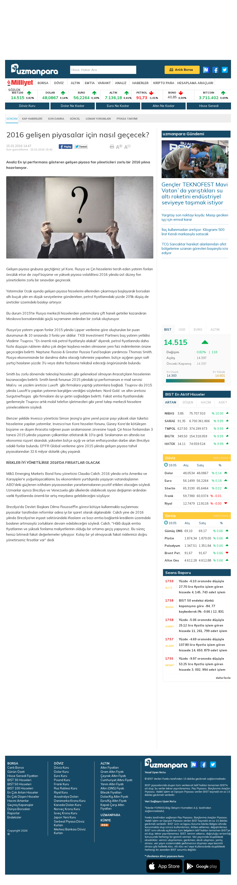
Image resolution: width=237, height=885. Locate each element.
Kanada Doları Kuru (67, 805)
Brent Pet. (173, 553)
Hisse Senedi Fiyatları (22, 776)
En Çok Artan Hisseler (22, 792)
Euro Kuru (60, 776)
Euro (168, 480)
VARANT (104, 83)
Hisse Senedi (209, 106)
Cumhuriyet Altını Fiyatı (116, 780)
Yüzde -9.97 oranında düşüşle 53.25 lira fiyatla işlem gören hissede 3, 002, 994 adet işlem (202, 664)
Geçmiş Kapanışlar (20, 805)
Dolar (169, 473)
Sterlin (170, 488)
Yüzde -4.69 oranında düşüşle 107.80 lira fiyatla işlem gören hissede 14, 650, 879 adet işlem (203, 644)
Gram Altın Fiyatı (112, 771)
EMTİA (90, 83)
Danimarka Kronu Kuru (70, 801)
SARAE (170, 421)
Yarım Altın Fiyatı (112, 784)
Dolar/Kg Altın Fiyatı (114, 796)
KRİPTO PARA (163, 83)
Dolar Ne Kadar (72, 106)
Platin (169, 538)
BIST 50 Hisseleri (19, 784)
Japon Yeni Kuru (65, 817)
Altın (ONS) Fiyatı (112, 788)
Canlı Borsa (15, 767)
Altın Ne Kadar (164, 106)
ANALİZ (120, 83)
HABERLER (140, 83)
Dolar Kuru (61, 771)
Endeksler (14, 817)
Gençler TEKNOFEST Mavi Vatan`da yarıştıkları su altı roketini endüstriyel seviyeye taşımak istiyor (195, 193)
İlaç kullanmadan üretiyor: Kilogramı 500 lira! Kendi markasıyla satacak (193, 231)
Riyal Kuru (61, 792)
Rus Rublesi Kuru (65, 788)
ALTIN (75, 83)
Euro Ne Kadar (118, 106)
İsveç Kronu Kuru (65, 813)
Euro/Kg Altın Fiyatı (114, 801)
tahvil (132, 446)
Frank (169, 496)
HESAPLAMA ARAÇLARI (195, 83)
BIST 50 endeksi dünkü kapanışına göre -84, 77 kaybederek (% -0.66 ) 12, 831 (201, 606)
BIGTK (169, 436)
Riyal (168, 503)
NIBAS (169, 413)
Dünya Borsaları (18, 809)
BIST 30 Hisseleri (19, 780)
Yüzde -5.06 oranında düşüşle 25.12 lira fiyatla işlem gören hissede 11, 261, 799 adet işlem (203, 625)
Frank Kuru (61, 784)
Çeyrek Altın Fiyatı (113, 776)
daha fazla (220, 457)
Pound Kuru (62, 780)
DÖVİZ (59, 83)
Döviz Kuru (27, 106)
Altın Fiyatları (110, 767)
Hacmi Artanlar (18, 801)
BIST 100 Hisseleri (20, 788)
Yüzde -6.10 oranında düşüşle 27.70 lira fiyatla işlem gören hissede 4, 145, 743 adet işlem (202, 586)
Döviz (170, 458)
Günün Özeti (16, 771)
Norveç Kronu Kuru (67, 809)
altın (129, 390)
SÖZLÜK (14, 90)
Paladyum (172, 545)
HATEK (170, 444)
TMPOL (170, 428)
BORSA (43, 83)
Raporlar (13, 813)
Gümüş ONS (174, 531)
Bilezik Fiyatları (111, 792)
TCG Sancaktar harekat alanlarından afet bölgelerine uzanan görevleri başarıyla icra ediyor (195, 248)
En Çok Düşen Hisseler (23, 796)
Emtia (170, 515)
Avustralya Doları (66, 796)
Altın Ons (172, 560)
